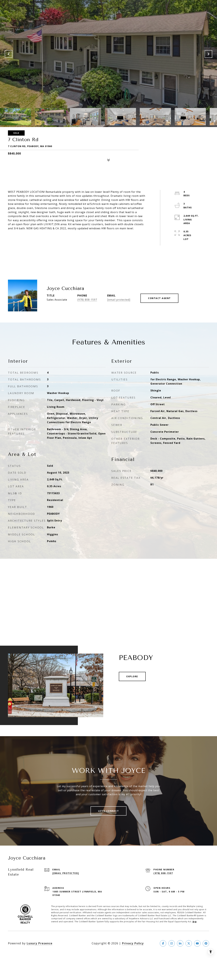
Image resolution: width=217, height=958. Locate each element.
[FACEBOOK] (163, 943)
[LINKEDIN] (180, 943)
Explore (132, 676)
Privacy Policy (133, 943)
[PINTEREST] (206, 943)
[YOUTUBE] (197, 943)
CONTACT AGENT (159, 298)
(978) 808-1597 (87, 299)
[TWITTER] (189, 943)
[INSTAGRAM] (171, 943)
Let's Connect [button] (108, 810)
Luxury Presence (39, 943)
